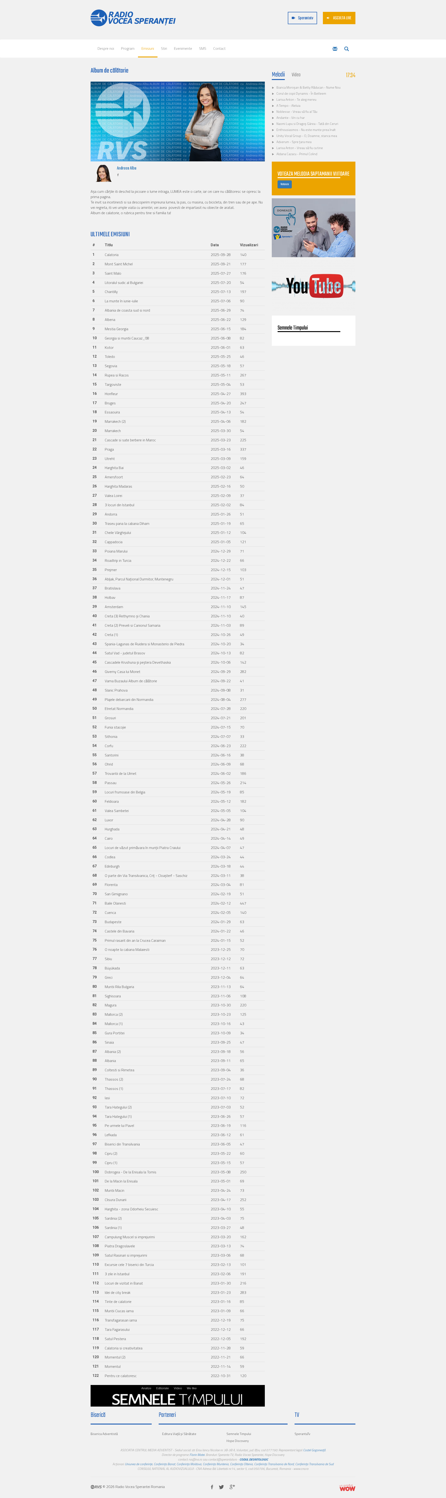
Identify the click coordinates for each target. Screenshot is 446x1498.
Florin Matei (197, 1454)
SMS (202, 48)
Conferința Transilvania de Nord (274, 1463)
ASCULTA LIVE (341, 18)
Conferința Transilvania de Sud (314, 1463)
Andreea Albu (126, 168)
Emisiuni (147, 48)
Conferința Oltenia (241, 1463)
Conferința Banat (164, 1463)
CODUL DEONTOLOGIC (253, 1459)
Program (127, 48)
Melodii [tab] (278, 75)
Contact (219, 48)
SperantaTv (302, 1433)
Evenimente (183, 48)
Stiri (164, 48)
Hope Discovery (237, 1440)
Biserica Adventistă (104, 1433)
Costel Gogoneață (314, 1450)
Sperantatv (305, 18)
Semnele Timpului (238, 1433)
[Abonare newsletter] (335, 49)
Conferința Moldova (189, 1463)
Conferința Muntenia (216, 1463)
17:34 (350, 75)
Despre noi (106, 48)
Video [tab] (296, 75)
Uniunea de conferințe (138, 1463)
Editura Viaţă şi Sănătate (179, 1433)
